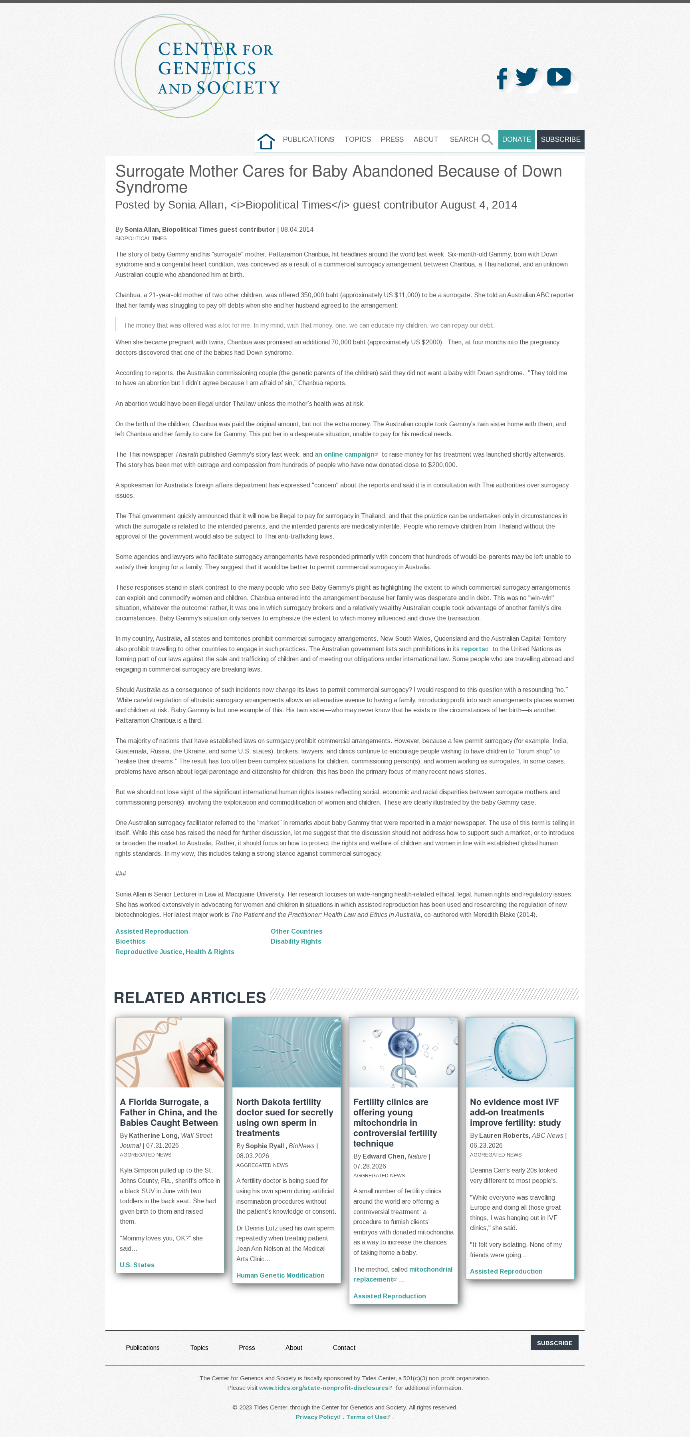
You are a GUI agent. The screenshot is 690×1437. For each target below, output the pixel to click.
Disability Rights (296, 941)
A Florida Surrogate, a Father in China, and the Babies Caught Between (169, 1112)
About (426, 139)
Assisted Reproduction (151, 931)
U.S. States (137, 1265)
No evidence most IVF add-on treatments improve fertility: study (515, 1112)
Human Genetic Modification (280, 1275)
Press (392, 139)
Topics (357, 139)
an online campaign (345, 454)
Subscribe (561, 139)
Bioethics (130, 941)
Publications (308, 139)
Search (464, 139)
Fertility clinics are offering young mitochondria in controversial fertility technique (395, 1122)
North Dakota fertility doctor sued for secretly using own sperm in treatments (284, 1117)
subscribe (555, 1343)
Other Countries (297, 931)
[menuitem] (266, 141)
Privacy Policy (316, 1416)
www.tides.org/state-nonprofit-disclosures (324, 1387)
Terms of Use (366, 1416)
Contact (344, 1347)
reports (472, 649)
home (266, 139)
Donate (516, 139)
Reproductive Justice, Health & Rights (174, 951)
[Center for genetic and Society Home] (197, 66)
